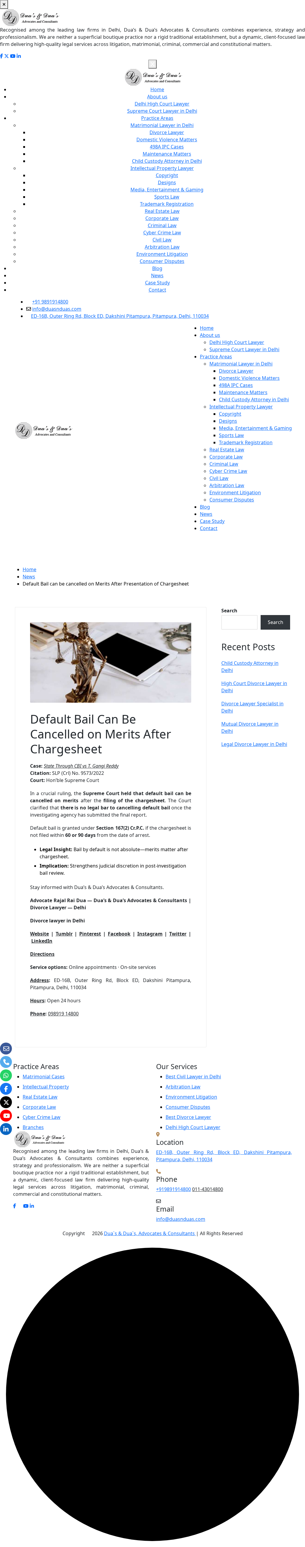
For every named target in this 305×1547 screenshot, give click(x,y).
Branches (33, 1127)
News (157, 275)
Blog (157, 268)
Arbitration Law (162, 247)
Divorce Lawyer (167, 132)
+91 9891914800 (50, 301)
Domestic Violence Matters (166, 139)
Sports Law (166, 196)
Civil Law (162, 239)
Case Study (157, 282)
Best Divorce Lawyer (188, 1117)
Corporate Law (162, 218)
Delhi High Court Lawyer (162, 103)
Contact (157, 290)
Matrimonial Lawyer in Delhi (162, 125)
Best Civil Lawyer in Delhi (193, 1076)
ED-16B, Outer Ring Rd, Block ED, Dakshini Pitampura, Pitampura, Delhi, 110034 (120, 316)
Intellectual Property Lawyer (162, 168)
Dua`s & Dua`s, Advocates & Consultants (150, 1233)
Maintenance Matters (167, 154)
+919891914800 (173, 1189)
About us (157, 96)
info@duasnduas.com (56, 309)
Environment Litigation (162, 254)
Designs (167, 182)
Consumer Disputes (162, 261)
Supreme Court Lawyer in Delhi (162, 111)
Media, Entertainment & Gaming (166, 189)
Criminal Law (162, 225)
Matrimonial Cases (44, 1076)
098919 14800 (63, 1013)
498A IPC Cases (167, 146)
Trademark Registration (167, 204)
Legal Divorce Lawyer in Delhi (254, 744)
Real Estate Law (162, 211)
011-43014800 (207, 1189)
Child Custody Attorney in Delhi (167, 161)
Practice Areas (157, 118)
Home (157, 89)
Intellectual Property (46, 1086)
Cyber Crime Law (162, 232)
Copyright (167, 175)
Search (229, 610)
